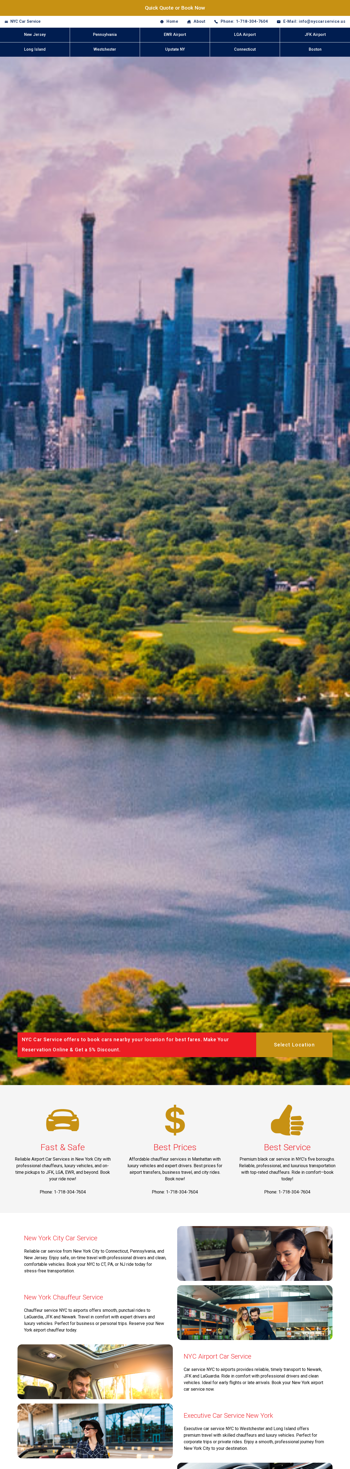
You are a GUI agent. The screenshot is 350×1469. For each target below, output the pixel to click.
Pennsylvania (105, 34)
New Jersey (35, 34)
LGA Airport (245, 34)
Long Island (35, 49)
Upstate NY (175, 49)
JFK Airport (315, 34)
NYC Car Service (25, 21)
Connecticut (245, 49)
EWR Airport (175, 34)
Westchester (105, 49)
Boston (315, 49)
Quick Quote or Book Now (175, 8)
